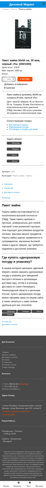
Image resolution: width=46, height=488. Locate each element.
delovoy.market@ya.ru (11, 389)
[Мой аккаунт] (38, 4)
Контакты (6, 360)
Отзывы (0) (8, 188)
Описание (8, 184)
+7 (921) (10, 384)
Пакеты (14, 9)
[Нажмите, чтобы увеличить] (6, 50)
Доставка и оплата (12, 192)
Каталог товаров (9, 355)
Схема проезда (8, 367)
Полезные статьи (9, 365)
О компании (7, 362)
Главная (5, 9)
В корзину (25, 79)
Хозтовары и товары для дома (23, 129)
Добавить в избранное (16, 84)
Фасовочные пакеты (18, 125)
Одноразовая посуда (19, 127)
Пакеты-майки (25, 9)
